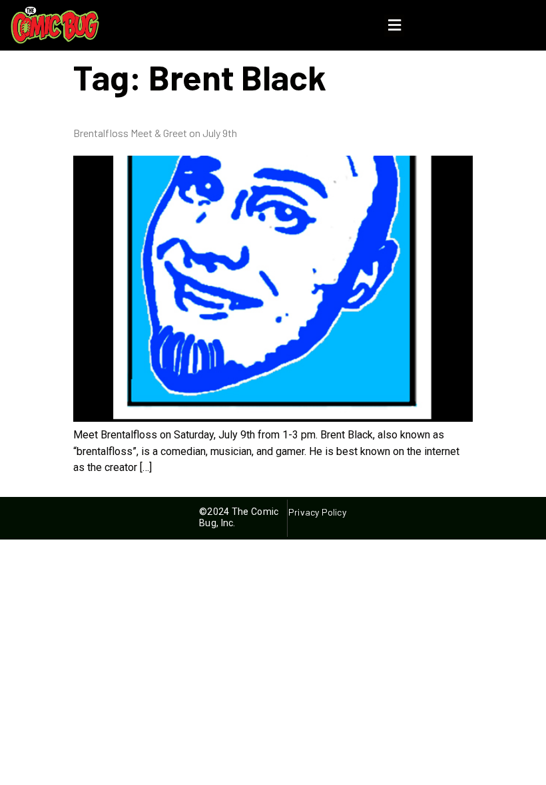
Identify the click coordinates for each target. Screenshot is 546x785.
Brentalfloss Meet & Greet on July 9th (155, 132)
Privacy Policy (317, 512)
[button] (394, 26)
